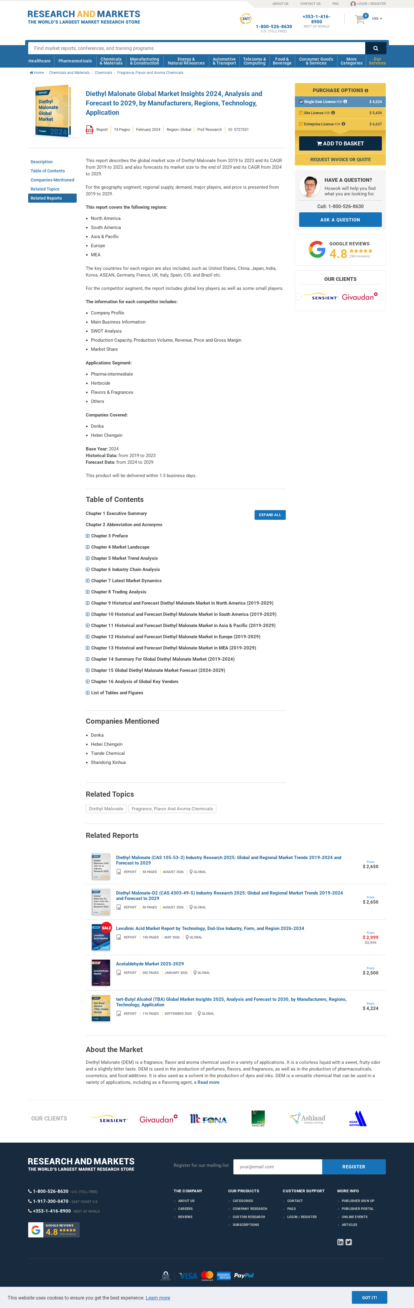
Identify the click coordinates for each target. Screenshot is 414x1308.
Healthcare (39, 60)
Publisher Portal (358, 1209)
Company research (250, 1209)
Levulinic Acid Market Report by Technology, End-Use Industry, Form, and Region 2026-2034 (210, 928)
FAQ (335, 4)
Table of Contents (48, 170)
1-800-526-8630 (274, 26)
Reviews (185, 1217)
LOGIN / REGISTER (371, 4)
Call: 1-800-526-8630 (340, 206)
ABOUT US (280, 4)
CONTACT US (310, 4)
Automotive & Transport (224, 61)
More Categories (351, 61)
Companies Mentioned (52, 180)
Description (42, 161)
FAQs (291, 1209)
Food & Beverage (282, 61)
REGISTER (354, 1167)
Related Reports (46, 198)
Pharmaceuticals (75, 60)
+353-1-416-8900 (317, 19)
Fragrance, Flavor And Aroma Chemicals (172, 809)
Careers (185, 1209)
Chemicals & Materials (111, 61)
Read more (208, 1082)
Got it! (369, 1297)
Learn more (158, 1298)
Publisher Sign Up (358, 1201)
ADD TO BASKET (340, 143)
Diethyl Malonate (106, 809)
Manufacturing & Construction (144, 61)
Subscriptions (246, 1225)
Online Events (355, 1217)
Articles (350, 1225)
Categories (243, 1201)
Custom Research (249, 1217)
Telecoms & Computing (254, 61)
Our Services (377, 61)
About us (186, 1201)
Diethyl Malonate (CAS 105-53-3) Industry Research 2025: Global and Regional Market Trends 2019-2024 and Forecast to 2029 (228, 860)
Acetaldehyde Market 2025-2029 (150, 964)
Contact (295, 1201)
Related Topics (45, 189)
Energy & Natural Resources (186, 61)
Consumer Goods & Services (316, 61)
